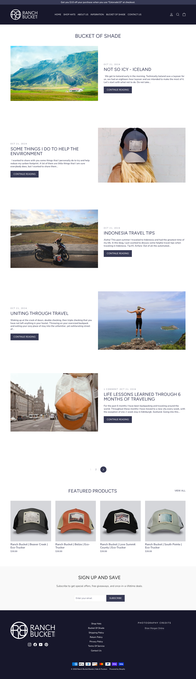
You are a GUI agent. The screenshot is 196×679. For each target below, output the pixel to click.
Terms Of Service (96, 646)
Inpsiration (97, 14)
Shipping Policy (96, 632)
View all (180, 490)
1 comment (111, 389)
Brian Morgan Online (154, 628)
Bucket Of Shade (96, 628)
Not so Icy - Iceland (127, 69)
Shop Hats (69, 14)
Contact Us (134, 14)
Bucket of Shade (115, 14)
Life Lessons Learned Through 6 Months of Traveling (142, 397)
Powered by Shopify (117, 669)
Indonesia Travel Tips (129, 233)
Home (58, 14)
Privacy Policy (96, 641)
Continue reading (118, 89)
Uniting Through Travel (39, 313)
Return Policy (96, 637)
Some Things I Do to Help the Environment (44, 151)
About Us (83, 14)
